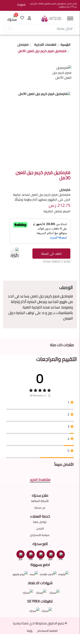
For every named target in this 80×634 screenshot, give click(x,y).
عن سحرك (40, 507)
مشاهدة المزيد (40, 479)
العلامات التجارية (45, 45)
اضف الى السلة (51, 253)
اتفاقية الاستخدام (47, 630)
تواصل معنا (39, 522)
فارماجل (23, 45)
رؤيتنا (29, 630)
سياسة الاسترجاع (39, 535)
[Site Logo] (51, 18)
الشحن (40, 528)
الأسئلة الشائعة (40, 501)
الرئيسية (66, 45)
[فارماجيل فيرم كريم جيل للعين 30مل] (60, 77)
